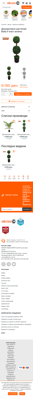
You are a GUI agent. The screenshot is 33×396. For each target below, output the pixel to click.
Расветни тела (5, 280)
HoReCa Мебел (5, 278)
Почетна (3, 24)
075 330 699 (10, 242)
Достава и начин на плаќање (10, 327)
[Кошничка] (26, 3)
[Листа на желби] (23, 3)
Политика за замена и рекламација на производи (16, 324)
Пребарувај (27, 7)
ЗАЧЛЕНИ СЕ (27, 209)
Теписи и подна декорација (9, 285)
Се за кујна (4, 291)
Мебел (3, 273)
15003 (17, 242)
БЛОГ (3, 333)
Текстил (3, 283)
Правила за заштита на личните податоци (13, 321)
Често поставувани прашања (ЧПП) (12, 316)
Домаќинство (5, 303)
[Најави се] (30, 3)
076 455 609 (24, 242)
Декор (9, 24)
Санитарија (4, 309)
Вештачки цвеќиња (18, 24)
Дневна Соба (5, 306)
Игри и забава (5, 298)
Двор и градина (6, 296)
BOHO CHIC (4, 288)
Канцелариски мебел (7, 293)
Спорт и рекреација (7, 301)
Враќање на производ (8, 329)
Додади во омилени (17, 101)
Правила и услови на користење (11, 319)
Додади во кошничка (22, 94)
